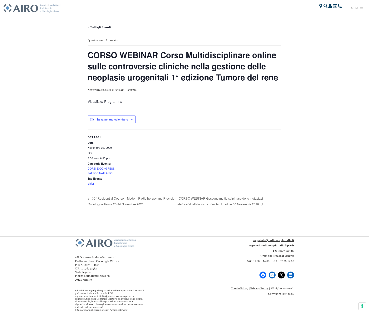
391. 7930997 (286, 251)
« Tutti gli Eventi (99, 27)
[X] (281, 275)
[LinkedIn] (272, 275)
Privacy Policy (259, 288)
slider (91, 183)
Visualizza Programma (105, 101)
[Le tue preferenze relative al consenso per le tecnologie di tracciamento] (362, 306)
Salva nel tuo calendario (112, 119)
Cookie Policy (239, 288)
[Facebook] (262, 275)
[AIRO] (32, 8)
